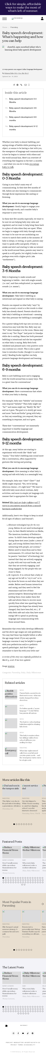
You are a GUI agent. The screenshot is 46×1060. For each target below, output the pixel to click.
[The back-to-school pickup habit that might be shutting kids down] (11, 723)
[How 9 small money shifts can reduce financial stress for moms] (11, 852)
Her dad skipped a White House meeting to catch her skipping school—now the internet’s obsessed (30, 806)
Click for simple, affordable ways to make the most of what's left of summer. (23, 7)
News (22, 690)
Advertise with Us (32, 1042)
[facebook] (18, 1033)
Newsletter (19, 1042)
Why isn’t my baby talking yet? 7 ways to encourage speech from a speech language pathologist (21, 505)
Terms (20, 1045)
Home (4, 27)
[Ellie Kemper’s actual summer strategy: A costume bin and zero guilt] (11, 916)
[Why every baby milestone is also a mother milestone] (31, 852)
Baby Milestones (33, 672)
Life (11, 809)
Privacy (14, 1045)
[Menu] (4, 19)
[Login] (42, 19)
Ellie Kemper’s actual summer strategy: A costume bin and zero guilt (10, 930)
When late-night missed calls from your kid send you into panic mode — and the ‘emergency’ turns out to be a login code (30, 755)
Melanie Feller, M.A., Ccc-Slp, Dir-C (16, 73)
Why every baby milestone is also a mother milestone (29, 865)
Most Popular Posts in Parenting (16, 904)
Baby (23, 672)
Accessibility (29, 1045)
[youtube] (23, 1033)
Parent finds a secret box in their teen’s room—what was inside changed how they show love (30, 696)
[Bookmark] (28, 84)
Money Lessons (8, 860)
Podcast (9, 1042)
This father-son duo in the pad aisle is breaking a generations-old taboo (11, 803)
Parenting (14, 27)
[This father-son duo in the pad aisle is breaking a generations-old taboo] (11, 790)
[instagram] (13, 1033)
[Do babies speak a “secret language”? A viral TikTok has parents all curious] (11, 710)
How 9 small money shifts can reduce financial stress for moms (10, 866)
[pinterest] (32, 1033)
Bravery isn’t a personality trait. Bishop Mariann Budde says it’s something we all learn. (31, 930)
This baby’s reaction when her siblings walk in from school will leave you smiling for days (29, 739)
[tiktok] (28, 1033)
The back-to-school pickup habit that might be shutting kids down (30, 724)
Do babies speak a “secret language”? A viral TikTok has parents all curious (29, 710)
